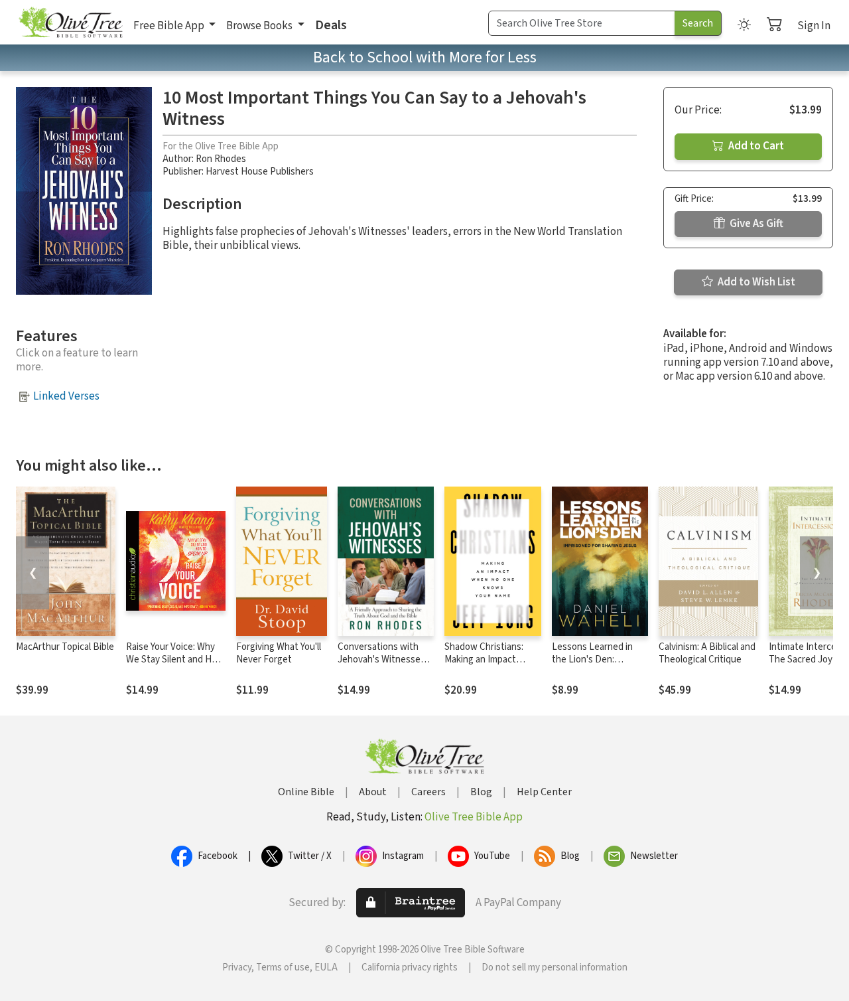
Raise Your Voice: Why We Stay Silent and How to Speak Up (175, 659)
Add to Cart (755, 146)
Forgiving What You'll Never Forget (278, 653)
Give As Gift (755, 224)
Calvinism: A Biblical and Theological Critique (707, 653)
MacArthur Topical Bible (65, 647)
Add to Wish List (755, 282)
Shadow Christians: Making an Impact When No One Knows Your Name (488, 666)
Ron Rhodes (221, 159)
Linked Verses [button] (66, 396)
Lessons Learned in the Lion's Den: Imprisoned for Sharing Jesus (598, 666)
